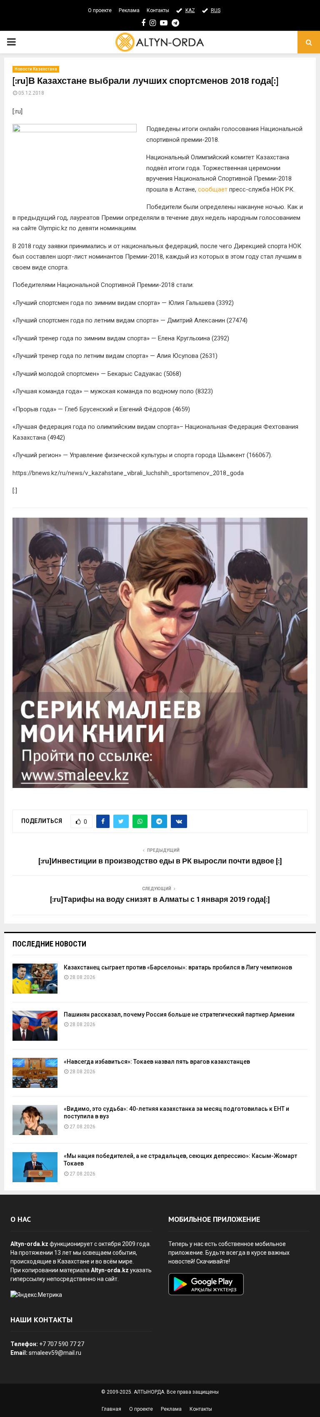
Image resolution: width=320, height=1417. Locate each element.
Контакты (158, 10)
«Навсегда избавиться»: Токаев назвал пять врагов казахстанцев (157, 1061)
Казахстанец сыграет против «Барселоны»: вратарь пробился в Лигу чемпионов (178, 967)
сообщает (213, 189)
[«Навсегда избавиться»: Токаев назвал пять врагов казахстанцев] (35, 1073)
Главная (111, 1409)
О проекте (100, 10)
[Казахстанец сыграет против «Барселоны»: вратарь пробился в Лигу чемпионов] (35, 979)
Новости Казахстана (36, 69)
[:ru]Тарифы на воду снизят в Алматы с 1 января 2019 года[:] (160, 899)
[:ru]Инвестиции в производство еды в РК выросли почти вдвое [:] (160, 861)
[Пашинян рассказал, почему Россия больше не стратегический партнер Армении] (35, 1026)
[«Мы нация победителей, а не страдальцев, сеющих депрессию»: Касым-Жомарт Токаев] (35, 1167)
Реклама (129, 10)
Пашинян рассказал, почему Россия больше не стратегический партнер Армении (179, 1014)
